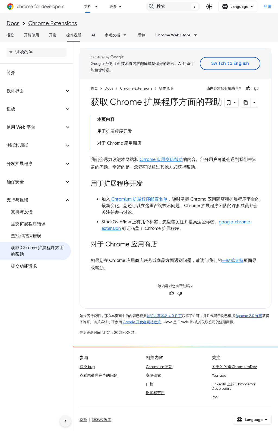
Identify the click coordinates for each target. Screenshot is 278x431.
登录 (267, 6)
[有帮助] (248, 88)
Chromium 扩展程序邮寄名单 (139, 199)
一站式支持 (233, 260)
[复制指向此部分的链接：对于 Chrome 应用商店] (162, 245)
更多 (113, 6)
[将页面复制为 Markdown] (246, 102)
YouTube (219, 375)
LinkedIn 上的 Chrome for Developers (233, 386)
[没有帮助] (256, 88)
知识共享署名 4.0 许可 (164, 315)
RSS (215, 397)
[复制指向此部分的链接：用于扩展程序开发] (148, 184)
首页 (94, 88)
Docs (13, 23)
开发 (52, 35)
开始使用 (31, 35)
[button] (32, 91)
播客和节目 (155, 392)
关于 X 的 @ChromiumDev (234, 366)
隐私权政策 (101, 419)
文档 (87, 6)
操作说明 (73, 35)
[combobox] (173, 6)
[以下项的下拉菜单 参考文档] (126, 35)
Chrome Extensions (52, 23)
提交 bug (87, 366)
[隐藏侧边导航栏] (65, 421)
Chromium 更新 (159, 366)
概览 (10, 35)
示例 (142, 35)
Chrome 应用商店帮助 (161, 159)
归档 (149, 384)
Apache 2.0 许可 (249, 315)
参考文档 (112, 35)
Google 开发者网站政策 (142, 322)
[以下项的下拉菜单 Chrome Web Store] (197, 35)
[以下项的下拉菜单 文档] (98, 6)
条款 (83, 419)
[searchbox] (37, 52)
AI (93, 35)
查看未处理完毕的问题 (99, 375)
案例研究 (153, 375)
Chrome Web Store (173, 35)
